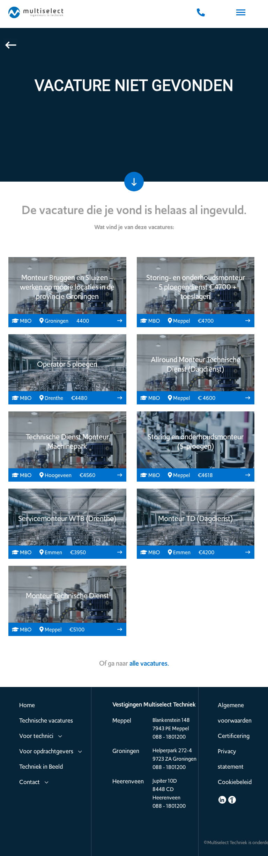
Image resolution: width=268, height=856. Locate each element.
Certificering (234, 736)
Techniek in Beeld (41, 766)
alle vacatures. (149, 663)
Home (27, 705)
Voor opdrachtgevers (46, 751)
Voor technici (36, 736)
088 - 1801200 (169, 737)
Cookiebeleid (235, 782)
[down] (134, 181)
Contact (29, 782)
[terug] (10, 41)
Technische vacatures (46, 720)
